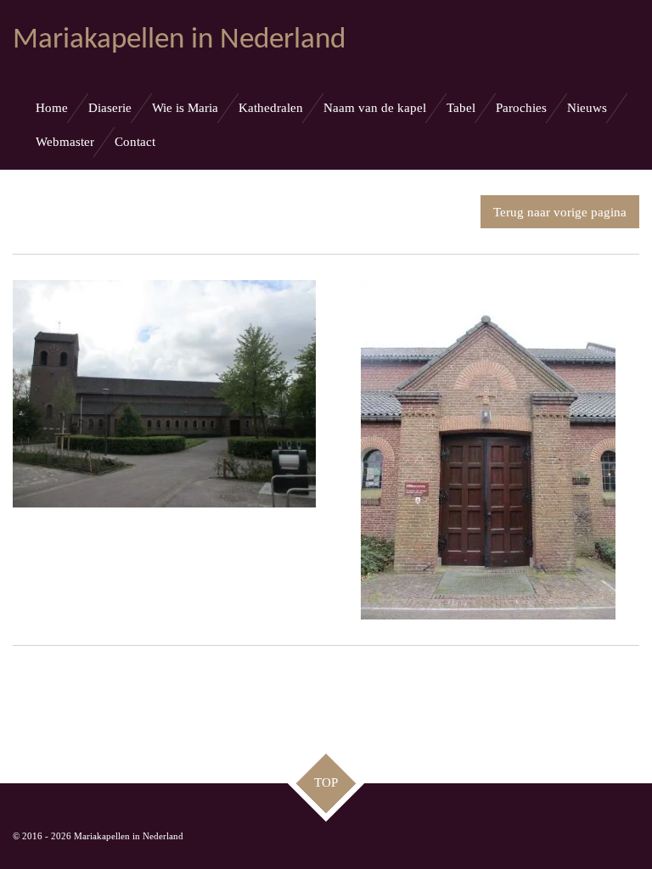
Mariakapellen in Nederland (179, 40)
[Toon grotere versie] (164, 393)
